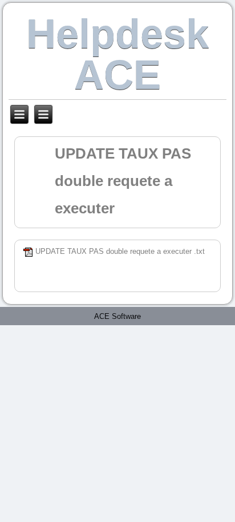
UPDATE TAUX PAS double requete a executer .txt (120, 251)
